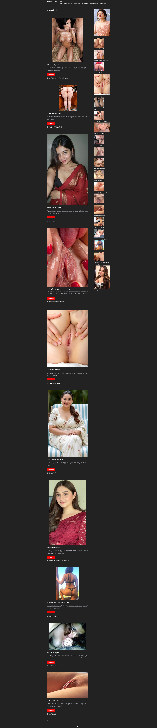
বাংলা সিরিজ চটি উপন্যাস (94, 3)
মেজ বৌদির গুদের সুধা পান (53, 369)
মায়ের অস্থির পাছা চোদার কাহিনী (99, 168)
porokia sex (57, 383)
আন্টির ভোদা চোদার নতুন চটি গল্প (53, 219)
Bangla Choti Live (54, 1)
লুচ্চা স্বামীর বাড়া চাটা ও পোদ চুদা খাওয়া (101, 60)
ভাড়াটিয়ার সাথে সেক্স (97, 203)
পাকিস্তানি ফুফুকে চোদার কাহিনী (55, 207)
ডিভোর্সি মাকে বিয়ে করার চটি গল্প (55, 460)
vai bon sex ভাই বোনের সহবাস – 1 (56, 114)
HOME (61, 3)
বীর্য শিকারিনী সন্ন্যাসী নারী (53, 65)
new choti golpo (65, 78)
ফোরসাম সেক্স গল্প (57, 616)
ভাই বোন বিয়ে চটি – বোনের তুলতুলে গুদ (101, 239)
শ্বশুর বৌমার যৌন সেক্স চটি (99, 48)
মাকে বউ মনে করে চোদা (98, 180)
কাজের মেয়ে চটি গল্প (51, 614)
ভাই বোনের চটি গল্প (77, 3)
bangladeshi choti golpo (54, 560)
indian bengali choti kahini (72, 302)
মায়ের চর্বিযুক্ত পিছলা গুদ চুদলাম (99, 133)
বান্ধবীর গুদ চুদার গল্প (61, 301)
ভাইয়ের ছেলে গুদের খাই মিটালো (55, 701)
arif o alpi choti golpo (53, 653)
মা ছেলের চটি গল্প (103, 3)
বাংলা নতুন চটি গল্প (67, 3)
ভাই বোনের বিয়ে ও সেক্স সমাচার (99, 227)
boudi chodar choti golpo (54, 381)
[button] (108, 3)
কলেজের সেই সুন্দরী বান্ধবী (53, 548)
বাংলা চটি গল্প (54, 126)
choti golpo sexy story (61, 302)
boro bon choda (52, 127)
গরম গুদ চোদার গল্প (51, 77)
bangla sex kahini (52, 714)
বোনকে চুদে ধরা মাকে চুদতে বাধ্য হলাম (100, 290)
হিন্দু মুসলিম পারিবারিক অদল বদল (99, 37)
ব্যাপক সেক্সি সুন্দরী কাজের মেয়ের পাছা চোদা (58, 602)
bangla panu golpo (52, 302)
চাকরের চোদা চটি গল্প (52, 616)
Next (55, 721)
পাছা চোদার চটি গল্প (85, 3)
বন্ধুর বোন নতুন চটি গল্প (66, 560)
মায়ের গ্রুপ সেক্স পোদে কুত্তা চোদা (100, 145)
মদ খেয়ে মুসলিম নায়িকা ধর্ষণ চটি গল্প (100, 192)
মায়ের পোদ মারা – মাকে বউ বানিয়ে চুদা (100, 121)
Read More (51, 74)
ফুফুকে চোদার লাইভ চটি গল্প (52, 221)
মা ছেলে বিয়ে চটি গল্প (51, 473)
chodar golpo (51, 78)
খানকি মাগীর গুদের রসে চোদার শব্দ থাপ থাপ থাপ (58, 289)
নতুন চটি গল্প (56, 77)
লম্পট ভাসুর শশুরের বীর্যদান (98, 72)
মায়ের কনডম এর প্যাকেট (98, 157)
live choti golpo (58, 78)
